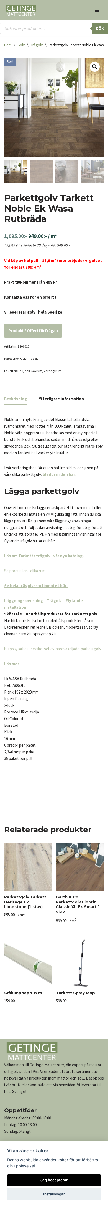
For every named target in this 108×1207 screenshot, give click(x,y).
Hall (20, 371)
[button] (95, 67)
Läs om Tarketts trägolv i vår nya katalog (43, 555)
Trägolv (37, 44)
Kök (27, 371)
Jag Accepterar (54, 1180)
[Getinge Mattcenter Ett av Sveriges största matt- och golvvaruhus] (20, 10)
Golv (21, 44)
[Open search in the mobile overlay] (54, 28)
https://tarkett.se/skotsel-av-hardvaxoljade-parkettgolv (52, 648)
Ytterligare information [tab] (61, 398)
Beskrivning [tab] (15, 398)
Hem (8, 44)
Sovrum (36, 371)
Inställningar (54, 1194)
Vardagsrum (52, 371)
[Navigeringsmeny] (97, 10)
